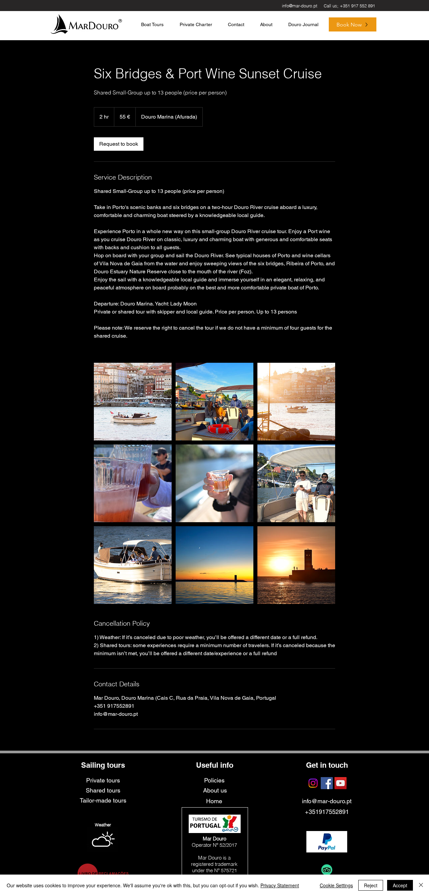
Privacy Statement (279, 885)
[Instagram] (313, 783)
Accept (400, 885)
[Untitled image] (133, 401)
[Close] (421, 885)
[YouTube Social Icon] (340, 783)
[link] (118, 144)
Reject (370, 885)
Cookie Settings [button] (336, 885)
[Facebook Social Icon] (327, 783)
